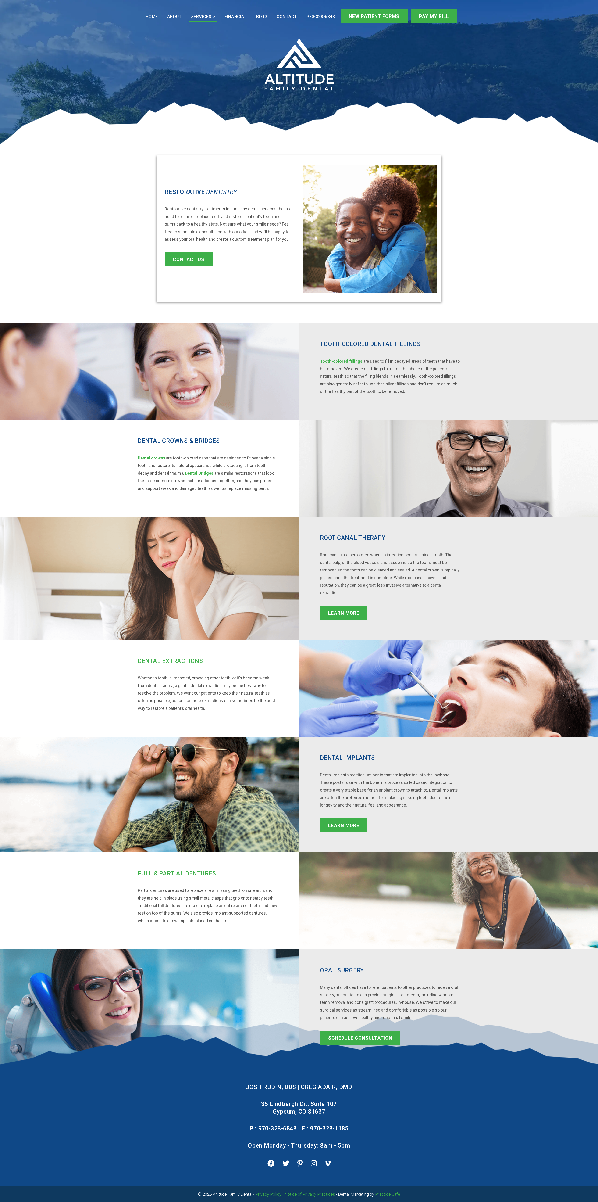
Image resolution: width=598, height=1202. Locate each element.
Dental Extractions (170, 661)
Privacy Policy (268, 1194)
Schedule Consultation (360, 1038)
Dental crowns (151, 458)
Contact (287, 16)
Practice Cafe (387, 1194)
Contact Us (188, 259)
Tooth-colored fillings (341, 361)
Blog (261, 16)
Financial (235, 16)
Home (152, 16)
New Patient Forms (374, 16)
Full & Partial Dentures (177, 873)
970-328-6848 (320, 16)
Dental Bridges (199, 473)
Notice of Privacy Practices (310, 1194)
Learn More (343, 613)
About (174, 16)
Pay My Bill (434, 16)
